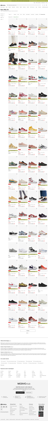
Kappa (9, 372)
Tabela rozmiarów (33, 407)
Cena (21, 14)
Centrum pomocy (12, 414)
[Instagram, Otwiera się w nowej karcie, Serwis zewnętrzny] (1, 407)
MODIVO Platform (24, 407)
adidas (41, 372)
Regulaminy (24, 414)
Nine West (33, 372)
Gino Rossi (2, 371)
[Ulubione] (45, 5)
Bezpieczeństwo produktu (33, 414)
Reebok (25, 375)
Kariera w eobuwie (24, 410)
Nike (17, 372)
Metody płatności (12, 410)
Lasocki (33, 371)
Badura (2, 372)
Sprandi (2, 375)
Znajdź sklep (43, 2)
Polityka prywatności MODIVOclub (25, 419)
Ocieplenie (36, 14)
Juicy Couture (34, 375)
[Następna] (46, 1)
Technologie (33, 410)
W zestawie (32, 14)
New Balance (10, 375)
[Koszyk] (46, 5)
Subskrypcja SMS (33, 413)
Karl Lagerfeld (18, 375)
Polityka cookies (32, 419)
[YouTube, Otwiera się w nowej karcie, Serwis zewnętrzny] (4, 407)
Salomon (9, 371)
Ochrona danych (37, 419)
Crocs (40, 371)
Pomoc (46, 2)
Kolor (18, 14)
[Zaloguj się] (43, 5)
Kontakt (11, 413)
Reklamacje (11, 411)
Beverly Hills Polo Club (43, 375)
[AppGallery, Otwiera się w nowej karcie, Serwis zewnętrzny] (41, 416)
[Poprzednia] (2, 1)
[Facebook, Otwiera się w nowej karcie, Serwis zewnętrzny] (6, 407)
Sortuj (9, 14)
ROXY (25, 372)
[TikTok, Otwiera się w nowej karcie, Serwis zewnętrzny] (1, 409)
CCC (25, 371)
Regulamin (7, 419)
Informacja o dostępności (33, 411)
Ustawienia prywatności (12, 419)
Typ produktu (28, 14)
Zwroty (11, 407)
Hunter (17, 371)
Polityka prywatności (18, 419)
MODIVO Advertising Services (24, 413)
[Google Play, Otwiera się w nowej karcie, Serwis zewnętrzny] (41, 412)
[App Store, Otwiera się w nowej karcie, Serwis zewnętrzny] (41, 414)
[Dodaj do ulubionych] (17, 19)
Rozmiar (15, 14)
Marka (24, 14)
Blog (35, 2)
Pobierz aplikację (38, 2)
